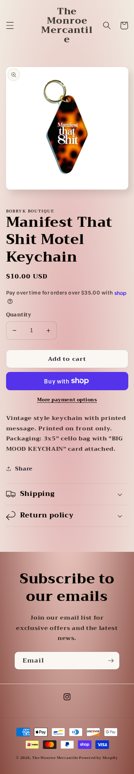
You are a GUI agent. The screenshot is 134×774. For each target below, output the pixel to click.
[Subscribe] (110, 660)
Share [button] (24, 468)
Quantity (18, 315)
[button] (9, 25)
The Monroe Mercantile (55, 758)
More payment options (67, 399)
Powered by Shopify (98, 758)
